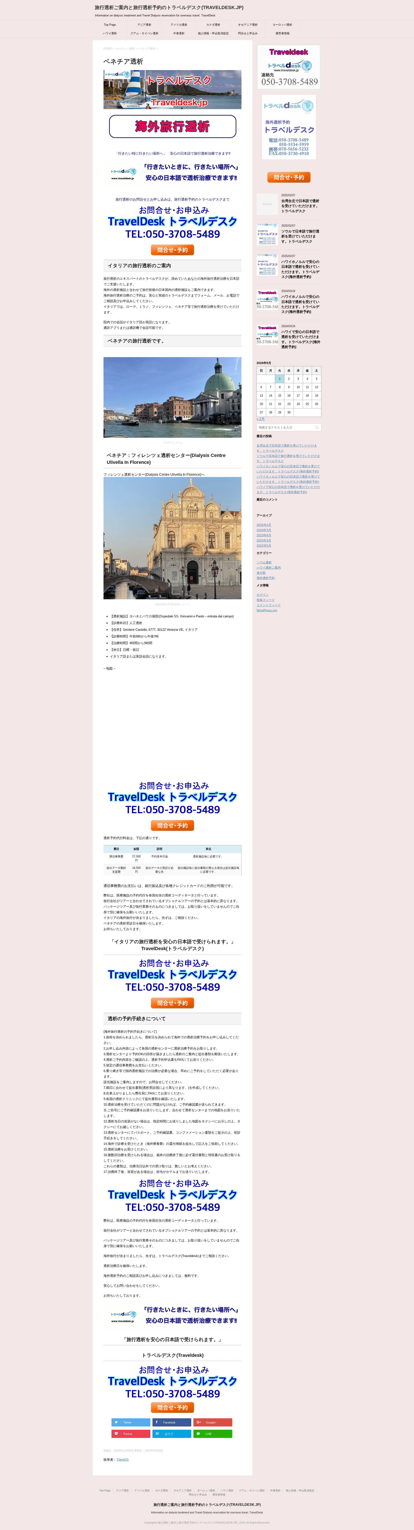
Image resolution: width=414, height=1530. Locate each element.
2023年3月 (264, 540)
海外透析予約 (266, 578)
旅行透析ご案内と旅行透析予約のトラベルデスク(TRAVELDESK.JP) (169, 7)
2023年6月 (264, 535)
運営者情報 (283, 33)
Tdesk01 (122, 1459)
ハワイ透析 (110, 33)
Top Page (110, 24)
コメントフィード (269, 605)
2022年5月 (264, 545)
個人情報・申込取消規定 (213, 33)
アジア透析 (144, 24)
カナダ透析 (213, 24)
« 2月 (261, 419)
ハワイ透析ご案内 (269, 567)
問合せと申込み (248, 33)
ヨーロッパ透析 (282, 24)
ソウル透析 (264, 562)
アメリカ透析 (179, 24)
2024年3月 (264, 530)
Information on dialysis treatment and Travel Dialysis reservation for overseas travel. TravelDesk (207, 1512)
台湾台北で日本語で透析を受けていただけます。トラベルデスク (300, 206)
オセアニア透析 (248, 24)
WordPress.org (267, 610)
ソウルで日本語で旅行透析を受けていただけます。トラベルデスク (300, 236)
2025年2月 (264, 525)
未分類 (261, 572)
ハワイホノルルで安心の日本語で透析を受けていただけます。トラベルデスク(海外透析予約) (300, 304)
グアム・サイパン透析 (144, 33)
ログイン (263, 594)
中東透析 (179, 33)
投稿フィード (266, 600)
